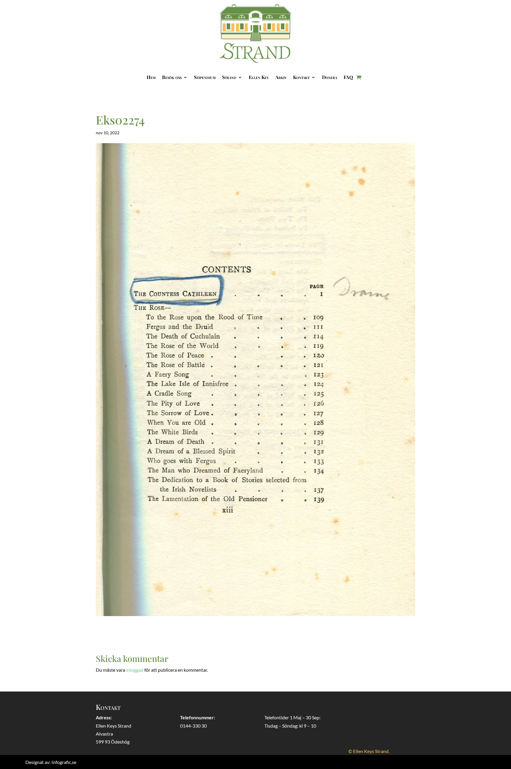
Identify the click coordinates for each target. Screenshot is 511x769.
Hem (151, 77)
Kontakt (301, 77)
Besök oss (172, 77)
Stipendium (205, 77)
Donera (329, 77)
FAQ (348, 77)
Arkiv (281, 77)
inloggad (134, 670)
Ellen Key (259, 77)
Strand (229, 77)
